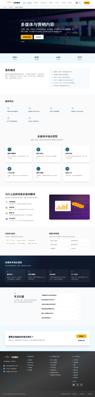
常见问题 (64, 2)
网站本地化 (30, 362)
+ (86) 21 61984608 (11, 368)
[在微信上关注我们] (81, 384)
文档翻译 (30, 360)
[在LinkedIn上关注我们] (73, 384)
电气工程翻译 (54, 360)
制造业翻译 (53, 365)
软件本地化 (30, 365)
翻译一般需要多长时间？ (48, 313)
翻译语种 (36, 2)
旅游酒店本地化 (54, 372)
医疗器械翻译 (54, 362)
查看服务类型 (27, 37)
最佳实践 (51, 2)
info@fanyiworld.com (11, 371)
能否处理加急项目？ (47, 317)
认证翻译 (30, 370)
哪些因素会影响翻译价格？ (48, 308)
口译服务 (30, 367)
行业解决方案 (43, 2)
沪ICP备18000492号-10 (65, 393)
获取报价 (87, 2)
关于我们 (57, 2)
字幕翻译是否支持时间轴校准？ (49, 295)
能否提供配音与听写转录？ (48, 299)
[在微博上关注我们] (77, 384)
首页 (24, 2)
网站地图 (90, 393)
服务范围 (30, 2)
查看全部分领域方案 (56, 375)
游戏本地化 (53, 370)
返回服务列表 (81, 340)
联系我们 (70, 2)
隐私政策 (76, 375)
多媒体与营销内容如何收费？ (49, 304)
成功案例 (76, 362)
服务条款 (76, 377)
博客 (75, 365)
